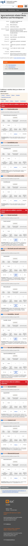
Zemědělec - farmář (13, 314)
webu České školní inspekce (19, 57)
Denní (3, 101)
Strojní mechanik (12, 215)
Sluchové (8, 95)
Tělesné (13, 95)
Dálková (11, 101)
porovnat (15, 117)
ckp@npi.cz (8, 524)
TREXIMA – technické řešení (11, 510)
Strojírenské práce (12, 109)
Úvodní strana (3, 10)
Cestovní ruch (12, 420)
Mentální (18, 95)
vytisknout (25, 13)
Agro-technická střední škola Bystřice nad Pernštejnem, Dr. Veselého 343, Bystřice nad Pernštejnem (14, 491)
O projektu (8, 504)
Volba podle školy (11, 10)
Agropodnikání (12, 386)
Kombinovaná (23, 101)
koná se (15, 411)
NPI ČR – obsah (9, 508)
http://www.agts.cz (12, 65)
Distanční (17, 101)
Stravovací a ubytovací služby (15, 176)
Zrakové (3, 95)
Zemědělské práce (12, 142)
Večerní (7, 101)
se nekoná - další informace (16, 239)
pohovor (15, 134)
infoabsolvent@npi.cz (10, 539)
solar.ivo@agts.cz (11, 66)
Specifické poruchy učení (6, 97)
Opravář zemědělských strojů (16, 347)
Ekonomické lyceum (13, 453)
